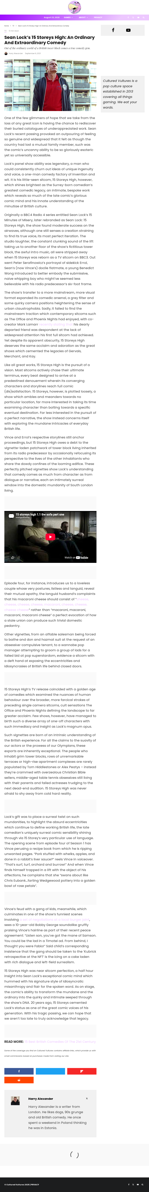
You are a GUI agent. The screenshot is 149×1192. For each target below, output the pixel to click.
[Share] (19, 1071)
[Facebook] (128, 17)
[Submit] (19, 1080)
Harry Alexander (16, 53)
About (82, 17)
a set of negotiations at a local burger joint (54, 919)
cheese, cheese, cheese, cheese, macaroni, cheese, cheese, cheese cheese (46, 604)
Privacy (98, 17)
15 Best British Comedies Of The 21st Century (60, 1041)
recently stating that (56, 324)
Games (67, 17)
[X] (133, 17)
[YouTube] (138, 17)
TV (5, 31)
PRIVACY (35, 1184)
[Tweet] (50, 1071)
